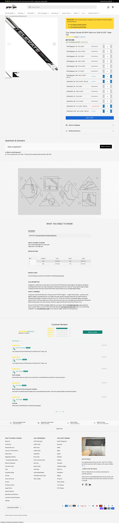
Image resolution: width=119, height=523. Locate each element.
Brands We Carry (9, 447)
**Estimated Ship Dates (11, 460)
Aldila (58, 447)
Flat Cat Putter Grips (39, 460)
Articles (7, 475)
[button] (69, 37)
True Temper (60, 485)
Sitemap (7, 500)
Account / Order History (11, 450)
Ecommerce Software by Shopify (20, 515)
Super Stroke (37, 466)
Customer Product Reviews (12, 497)
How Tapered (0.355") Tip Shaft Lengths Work (46, 235)
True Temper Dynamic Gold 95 (78, 24)
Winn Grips (37, 447)
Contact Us (8, 444)
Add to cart (90, 117)
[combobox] (62, 7)
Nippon (59, 475)
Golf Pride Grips (38, 441)
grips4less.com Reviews (11, 494)
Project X (59, 478)
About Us (7, 441)
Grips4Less (10, 515)
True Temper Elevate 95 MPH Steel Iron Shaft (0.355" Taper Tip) (18, 16)
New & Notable (9, 13)
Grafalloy (59, 463)
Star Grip (36, 463)
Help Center (8, 453)
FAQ (6, 469)
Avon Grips (37, 457)
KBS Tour (59, 469)
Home (6, 16)
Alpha (58, 450)
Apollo (59, 453)
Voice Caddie (37, 478)
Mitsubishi (60, 472)
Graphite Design (61, 466)
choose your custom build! (41, 1)
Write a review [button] (92, 332)
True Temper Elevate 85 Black (78, 27)
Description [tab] (31, 230)
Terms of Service (9, 478)
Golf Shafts (30, 13)
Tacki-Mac (36, 469)
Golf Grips (20, 13)
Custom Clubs (66, 13)
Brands (76, 13)
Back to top (59, 428)
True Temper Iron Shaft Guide (68, 307)
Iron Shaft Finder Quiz (72, 305)
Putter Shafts (60, 482)
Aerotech (59, 444)
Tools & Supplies (42, 13)
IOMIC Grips (37, 444)
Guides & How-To (93, 13)
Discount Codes (9, 466)
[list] (31, 44)
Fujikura (59, 460)
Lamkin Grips (37, 450)
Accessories (54, 13)
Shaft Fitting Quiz (62, 441)
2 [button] (58, 411)
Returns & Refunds (10, 463)
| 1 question (82, 37)
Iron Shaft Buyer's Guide (43, 308)
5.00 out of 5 (30, 331)
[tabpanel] (59, 272)
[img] (16, 345)
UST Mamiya (60, 488)
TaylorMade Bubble (39, 472)
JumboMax (36, 453)
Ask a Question (107, 146)
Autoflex (59, 457)
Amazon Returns (9, 491)
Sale (83, 13)
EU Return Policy (9, 485)
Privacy (7, 482)
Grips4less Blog (9, 472)
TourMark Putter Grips (40, 475)
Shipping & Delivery (10, 457)
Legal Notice (8, 488)
